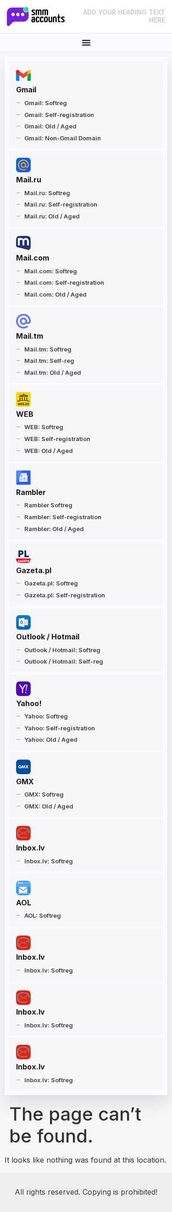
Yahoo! (29, 703)
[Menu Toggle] (86, 42)
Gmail (26, 89)
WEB (24, 414)
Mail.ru (28, 179)
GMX (25, 781)
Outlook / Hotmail (47, 636)
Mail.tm (29, 335)
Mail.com (32, 257)
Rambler (31, 492)
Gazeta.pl (33, 570)
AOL (23, 902)
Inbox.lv (30, 847)
